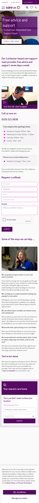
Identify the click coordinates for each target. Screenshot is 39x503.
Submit (19, 421)
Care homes (16, 2)
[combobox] (19, 416)
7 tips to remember (8, 371)
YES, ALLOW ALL (19, 492)
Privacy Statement (25, 483)
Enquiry (4, 204)
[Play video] (5, 102)
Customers (28, 2)
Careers (5, 2)
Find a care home (11, 41)
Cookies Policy (10, 483)
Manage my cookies (19, 498)
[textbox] (19, 416)
